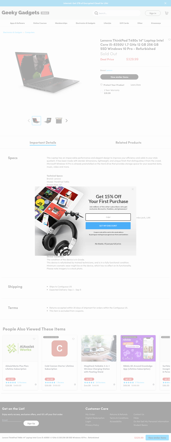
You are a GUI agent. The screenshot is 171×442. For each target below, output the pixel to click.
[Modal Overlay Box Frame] (85, 221)
